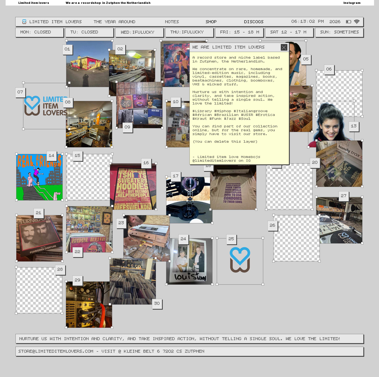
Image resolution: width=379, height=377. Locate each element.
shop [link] (211, 22)
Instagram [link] (352, 3)
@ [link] (194, 161)
